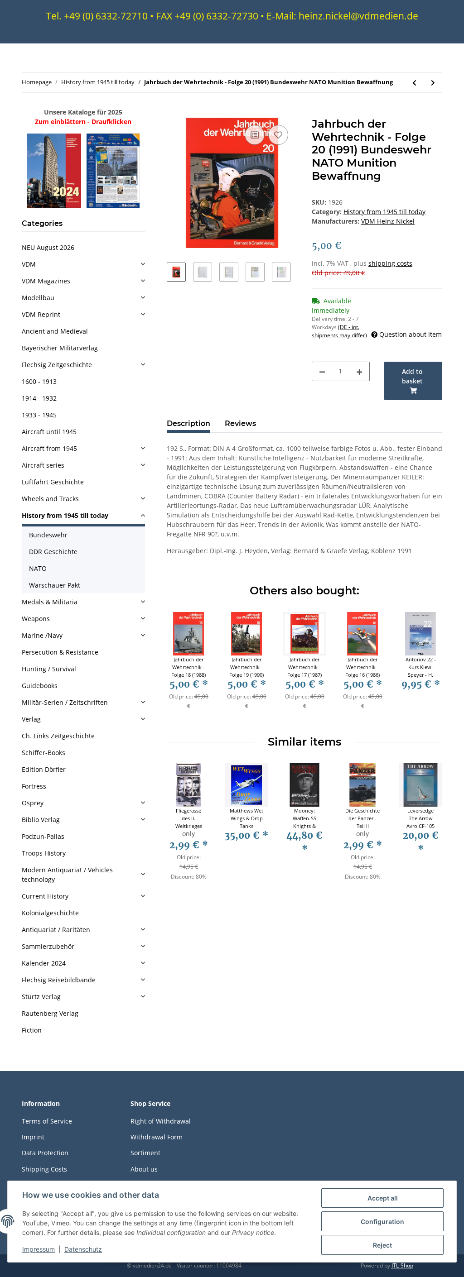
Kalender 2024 (44, 963)
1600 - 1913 (39, 381)
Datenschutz (83, 1249)
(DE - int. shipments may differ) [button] (339, 331)
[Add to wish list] (278, 135)
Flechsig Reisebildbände (59, 980)
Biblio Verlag (41, 819)
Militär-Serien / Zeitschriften (65, 702)
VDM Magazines (46, 281)
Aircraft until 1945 (49, 431)
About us (144, 1169)
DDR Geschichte (53, 551)
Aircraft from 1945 (49, 448)
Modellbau (38, 297)
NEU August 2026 (48, 247)
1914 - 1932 (39, 398)
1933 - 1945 (39, 415)
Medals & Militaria (49, 602)
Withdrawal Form (156, 1137)
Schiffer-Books (43, 752)
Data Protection (45, 1152)
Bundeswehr (48, 535)
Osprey (33, 803)
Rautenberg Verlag (50, 1013)
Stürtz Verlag (41, 996)
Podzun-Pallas (43, 836)
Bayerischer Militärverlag (60, 348)
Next (427, 666)
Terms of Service (47, 1121)
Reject (382, 1245)
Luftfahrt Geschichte (53, 482)
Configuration (382, 1221)
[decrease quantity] (322, 371)
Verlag (31, 719)
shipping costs (390, 263)
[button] (83, 264)
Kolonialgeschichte (50, 913)
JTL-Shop (402, 1265)
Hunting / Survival (49, 669)
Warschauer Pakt (54, 585)
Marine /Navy (42, 635)
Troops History (44, 853)
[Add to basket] (174, 113)
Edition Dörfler (44, 769)
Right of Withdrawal (160, 1121)
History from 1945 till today (384, 211)
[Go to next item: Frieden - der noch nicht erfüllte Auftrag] (433, 82)
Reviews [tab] (240, 423)
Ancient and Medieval (55, 331)
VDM (29, 264)
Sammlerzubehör (48, 946)
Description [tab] (188, 423)
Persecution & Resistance (60, 652)
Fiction (32, 1030)
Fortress (34, 786)
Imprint (33, 1137)
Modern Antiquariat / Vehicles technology (67, 875)
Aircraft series (43, 465)
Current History (45, 896)
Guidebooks (40, 685)
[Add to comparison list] (255, 135)
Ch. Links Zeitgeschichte (58, 736)
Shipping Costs (44, 1169)
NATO (38, 568)
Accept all (382, 1198)
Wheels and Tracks (50, 498)
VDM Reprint (41, 314)
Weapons (36, 618)
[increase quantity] (359, 371)
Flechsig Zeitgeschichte (57, 364)
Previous (181, 666)
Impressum (38, 1249)
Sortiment (145, 1152)
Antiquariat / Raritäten (56, 929)
